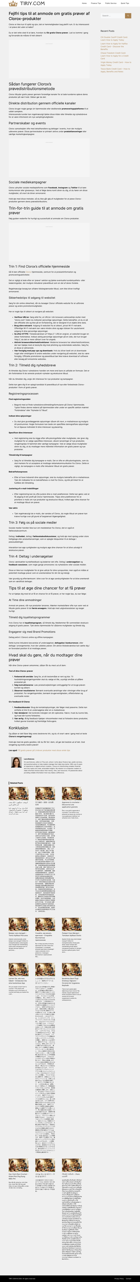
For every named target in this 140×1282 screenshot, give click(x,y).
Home (84, 3)
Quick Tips (125, 3)
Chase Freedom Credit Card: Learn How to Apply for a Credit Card (115, 56)
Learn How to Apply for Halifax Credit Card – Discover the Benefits (114, 46)
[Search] (128, 15)
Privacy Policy (119, 1278)
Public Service (110, 3)
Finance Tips (96, 3)
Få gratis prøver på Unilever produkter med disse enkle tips (44, 750)
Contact (128, 1278)
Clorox (28, 272)
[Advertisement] (49, 59)
